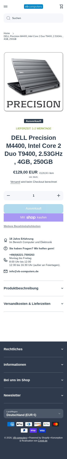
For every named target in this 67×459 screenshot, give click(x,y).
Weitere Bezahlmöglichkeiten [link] (22, 226)
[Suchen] (7, 18)
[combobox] (33, 18)
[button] (61, 6)
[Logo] (33, 6)
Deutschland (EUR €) (21, 415)
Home (7, 33)
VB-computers (20, 437)
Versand (15, 181)
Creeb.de (42, 440)
